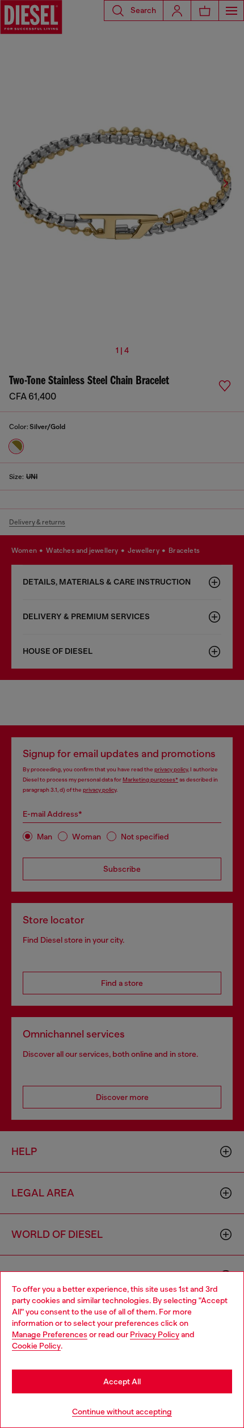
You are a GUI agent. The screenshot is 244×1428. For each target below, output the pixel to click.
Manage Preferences (49, 1334)
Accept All (122, 1381)
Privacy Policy (154, 1334)
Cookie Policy (36, 1345)
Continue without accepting (122, 1411)
